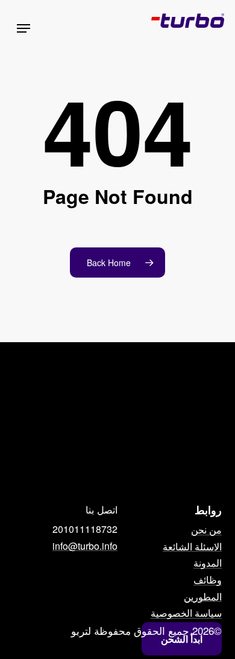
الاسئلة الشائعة (192, 546)
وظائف (207, 580)
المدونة (207, 563)
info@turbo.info (85, 546)
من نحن (206, 529)
